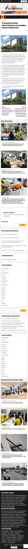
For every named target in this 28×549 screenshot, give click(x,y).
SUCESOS (4, 303)
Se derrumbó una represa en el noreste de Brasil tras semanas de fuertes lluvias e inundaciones (8, 110)
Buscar (5, 222)
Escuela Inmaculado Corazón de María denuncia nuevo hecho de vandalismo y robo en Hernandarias (14, 456)
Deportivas (4, 274)
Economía (4, 20)
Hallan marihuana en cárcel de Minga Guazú (11, 237)
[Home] (2, 17)
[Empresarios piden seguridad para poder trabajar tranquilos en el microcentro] (14, 131)
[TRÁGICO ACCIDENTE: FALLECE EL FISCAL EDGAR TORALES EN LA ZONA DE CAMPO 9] (14, 471)
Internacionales (5, 285)
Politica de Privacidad (19, 545)
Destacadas (4, 169)
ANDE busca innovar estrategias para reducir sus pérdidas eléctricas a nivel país (13, 172)
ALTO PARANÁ (4, 142)
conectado (16, 214)
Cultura (3, 270)
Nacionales (4, 293)
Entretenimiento (5, 281)
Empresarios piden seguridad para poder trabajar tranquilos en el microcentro (13, 144)
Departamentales (5, 272)
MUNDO (3, 289)
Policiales (3, 297)
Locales (3, 287)
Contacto (11, 545)
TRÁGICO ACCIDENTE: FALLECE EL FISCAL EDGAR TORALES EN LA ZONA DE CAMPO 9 (13, 484)
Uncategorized (5, 305)
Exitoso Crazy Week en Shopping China (10, 234)
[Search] (26, 17)
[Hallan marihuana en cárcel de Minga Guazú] (14, 416)
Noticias (13, 142)
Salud (3, 301)
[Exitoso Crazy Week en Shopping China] (14, 390)
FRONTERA (4, 283)
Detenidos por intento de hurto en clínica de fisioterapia (13, 250)
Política (3, 299)
